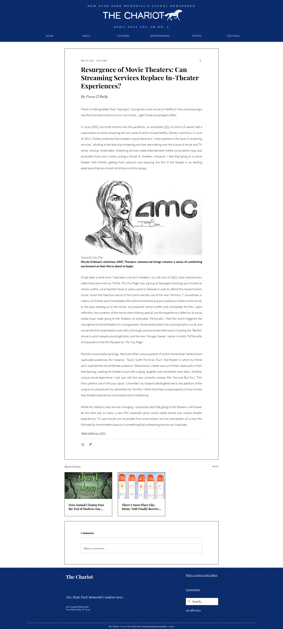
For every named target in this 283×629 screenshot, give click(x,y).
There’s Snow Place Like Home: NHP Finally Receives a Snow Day (141, 507)
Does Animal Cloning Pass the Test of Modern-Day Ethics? (86, 507)
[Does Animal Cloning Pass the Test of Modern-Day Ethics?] (88, 485)
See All (215, 466)
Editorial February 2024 (93, 433)
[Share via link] (90, 444)
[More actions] (200, 60)
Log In (171, 626)
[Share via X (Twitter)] (82, 444)
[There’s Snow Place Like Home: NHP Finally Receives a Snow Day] (141, 485)
